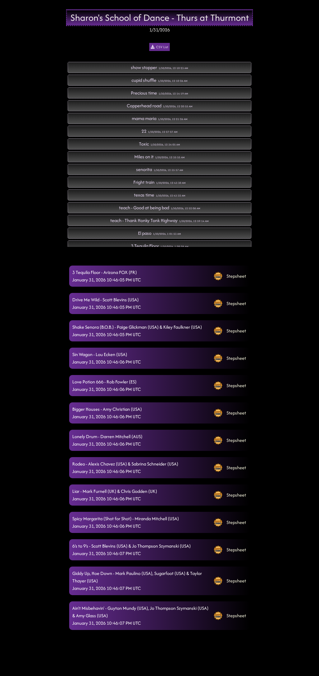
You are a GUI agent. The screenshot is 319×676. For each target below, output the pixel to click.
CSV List (162, 46)
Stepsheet (236, 276)
